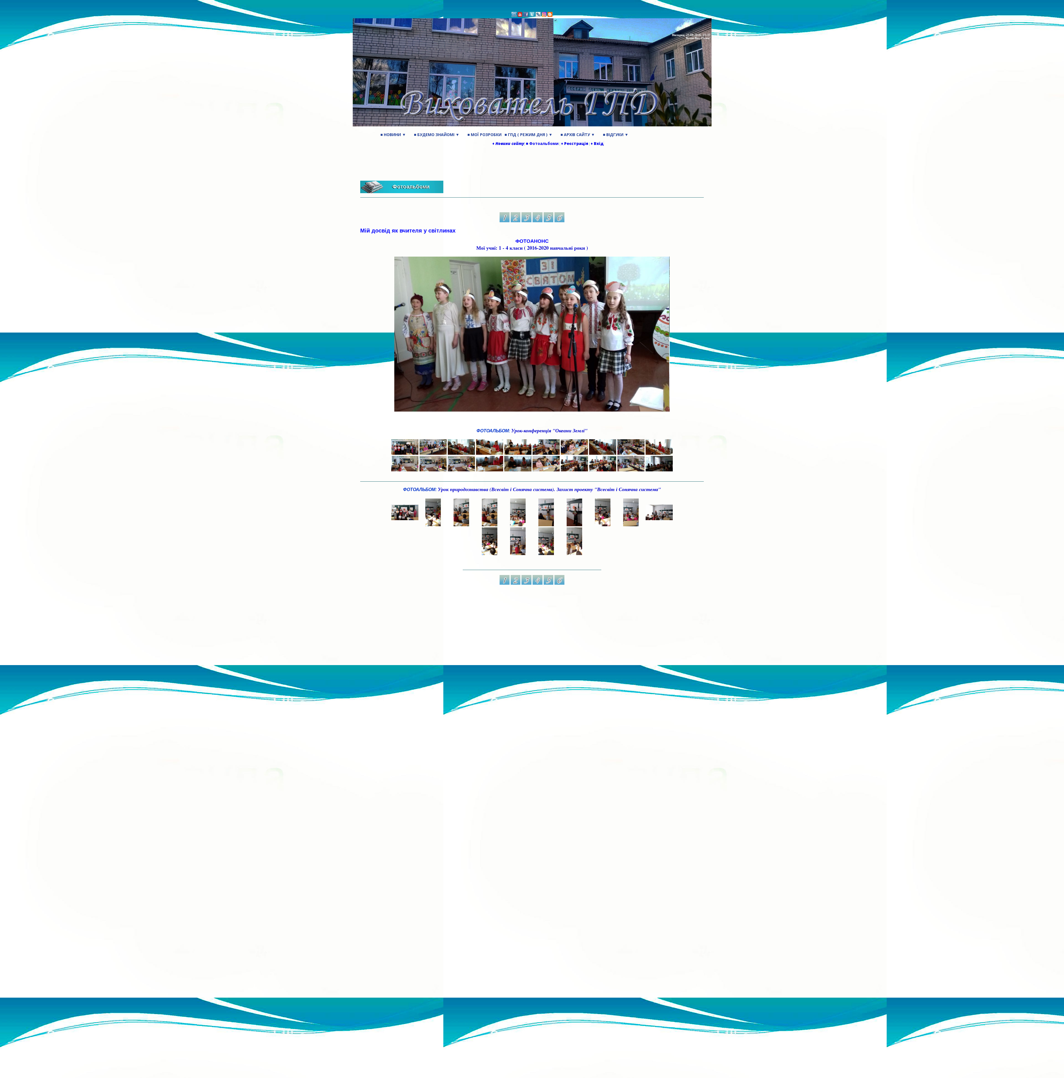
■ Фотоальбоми (542, 143)
